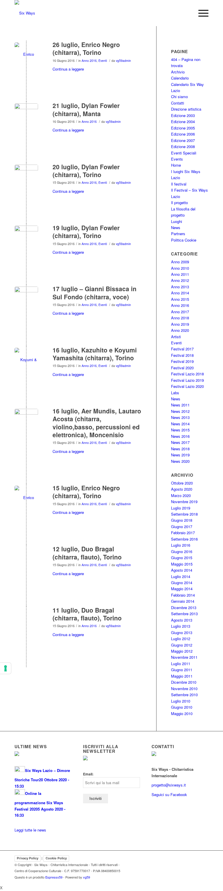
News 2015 (180, 430)
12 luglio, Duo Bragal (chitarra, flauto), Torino (87, 552)
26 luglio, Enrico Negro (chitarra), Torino (86, 48)
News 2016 (180, 436)
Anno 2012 (180, 280)
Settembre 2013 (184, 613)
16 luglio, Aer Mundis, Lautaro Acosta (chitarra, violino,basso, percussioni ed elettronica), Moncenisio (97, 422)
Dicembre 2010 (183, 682)
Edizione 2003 (183, 115)
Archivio (178, 72)
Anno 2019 (180, 324)
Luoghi (176, 221)
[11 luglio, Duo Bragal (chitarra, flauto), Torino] (26, 619)
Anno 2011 (180, 274)
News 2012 (180, 411)
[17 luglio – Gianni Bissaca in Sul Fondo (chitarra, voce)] (26, 298)
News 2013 (180, 417)
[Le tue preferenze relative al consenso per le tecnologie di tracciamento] (5, 668)
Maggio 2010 (182, 713)
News (175, 227)
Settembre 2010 (184, 694)
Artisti (176, 336)
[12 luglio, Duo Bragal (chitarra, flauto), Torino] (26, 558)
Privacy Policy (27, 858)
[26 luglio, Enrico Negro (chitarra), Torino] (26, 54)
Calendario (180, 78)
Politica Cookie (183, 240)
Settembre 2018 (184, 514)
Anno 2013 (180, 286)
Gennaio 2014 (182, 601)
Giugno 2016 (181, 551)
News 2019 (180, 455)
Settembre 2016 (184, 539)
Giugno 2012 (181, 645)
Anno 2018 (180, 318)
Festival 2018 (182, 355)
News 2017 (180, 442)
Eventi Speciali (183, 153)
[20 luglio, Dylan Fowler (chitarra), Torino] (26, 176)
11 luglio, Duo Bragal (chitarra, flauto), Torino (87, 614)
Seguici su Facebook (169, 794)
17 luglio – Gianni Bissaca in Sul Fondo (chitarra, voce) (94, 292)
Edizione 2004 (183, 121)
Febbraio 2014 (183, 595)
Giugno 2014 (181, 582)
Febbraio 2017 (183, 532)
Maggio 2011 (182, 676)
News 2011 (180, 405)
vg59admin (123, 60)
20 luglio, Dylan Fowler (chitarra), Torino (86, 170)
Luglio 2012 (180, 638)
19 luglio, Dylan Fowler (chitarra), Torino (86, 231)
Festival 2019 (182, 361)
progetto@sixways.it (169, 785)
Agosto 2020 (181, 489)
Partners (178, 233)
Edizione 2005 (183, 128)
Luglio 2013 (180, 626)
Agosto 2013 (181, 620)
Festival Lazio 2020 (187, 386)
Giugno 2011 (181, 669)
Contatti (177, 103)
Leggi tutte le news (30, 830)
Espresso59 (53, 877)
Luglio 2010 (180, 701)
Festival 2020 (182, 367)
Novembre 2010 (184, 688)
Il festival (178, 184)
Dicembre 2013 (183, 607)
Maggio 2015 (182, 564)
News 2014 (180, 423)
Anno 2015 (180, 299)
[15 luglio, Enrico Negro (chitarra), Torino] (26, 497)
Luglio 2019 (180, 508)
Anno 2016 (89, 60)
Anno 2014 (180, 293)
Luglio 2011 (180, 663)
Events (177, 159)
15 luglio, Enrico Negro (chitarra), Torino (86, 491)
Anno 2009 (180, 261)
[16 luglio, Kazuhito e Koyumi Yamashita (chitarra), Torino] (26, 359)
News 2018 (180, 448)
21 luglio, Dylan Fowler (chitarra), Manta (86, 109)
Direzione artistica (186, 109)
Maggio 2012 (182, 651)
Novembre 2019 (184, 501)
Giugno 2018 (181, 520)
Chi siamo (179, 96)
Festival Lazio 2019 (187, 380)
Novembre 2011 (184, 657)
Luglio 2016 (180, 545)
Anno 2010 (180, 268)
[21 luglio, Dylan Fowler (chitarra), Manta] (26, 115)
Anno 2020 (180, 330)
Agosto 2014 (181, 570)
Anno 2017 (180, 311)
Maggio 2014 (182, 588)
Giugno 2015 (181, 557)
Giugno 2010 (181, 707)
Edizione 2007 (183, 140)
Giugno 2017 (181, 526)
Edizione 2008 (183, 146)
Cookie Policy (56, 858)
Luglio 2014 (180, 576)
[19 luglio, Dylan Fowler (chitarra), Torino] (26, 237)
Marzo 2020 (181, 495)
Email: (88, 774)
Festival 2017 (182, 349)
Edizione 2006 (183, 134)
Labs (175, 392)
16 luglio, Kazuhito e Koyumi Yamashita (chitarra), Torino (95, 353)
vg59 (86, 877)
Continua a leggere (68, 69)
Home (176, 165)
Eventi (102, 60)
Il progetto (179, 202)
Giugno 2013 (181, 632)
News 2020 (180, 461)
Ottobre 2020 (182, 483)
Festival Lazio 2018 (187, 374)
